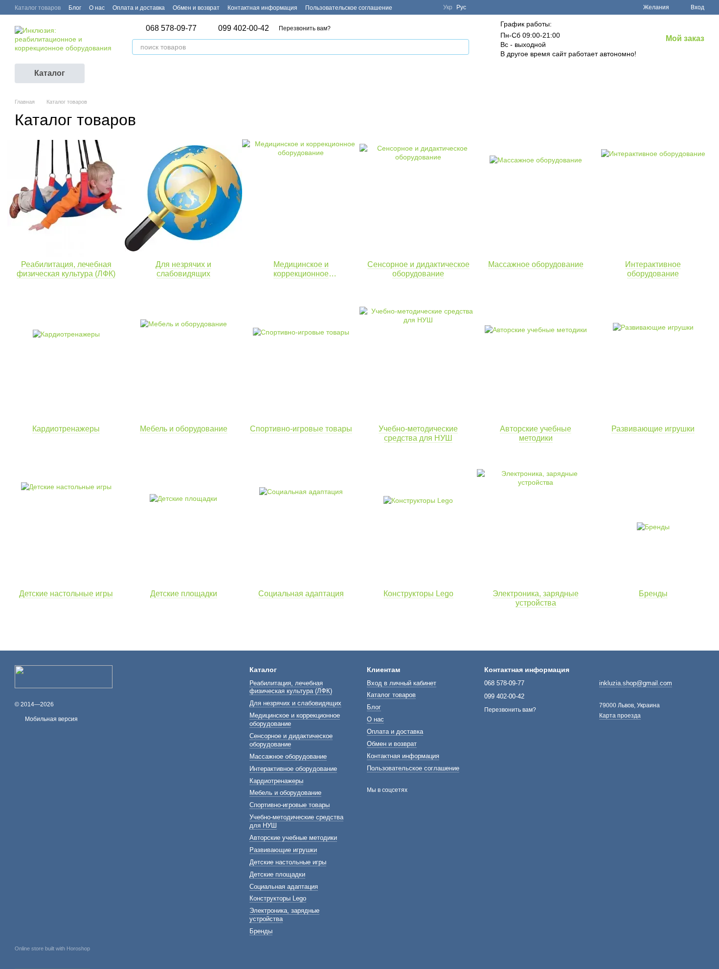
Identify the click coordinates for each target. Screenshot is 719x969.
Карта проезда (620, 715)
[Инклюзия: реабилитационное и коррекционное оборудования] (63, 676)
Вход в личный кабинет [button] (401, 683)
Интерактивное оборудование (293, 768)
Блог (74, 7)
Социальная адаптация (283, 886)
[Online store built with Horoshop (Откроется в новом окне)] (52, 957)
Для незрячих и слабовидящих (295, 703)
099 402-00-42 (243, 28)
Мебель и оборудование (285, 792)
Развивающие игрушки (283, 850)
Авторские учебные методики (293, 837)
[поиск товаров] (461, 47)
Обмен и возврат (196, 7)
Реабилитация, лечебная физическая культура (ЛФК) (290, 687)
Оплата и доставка (138, 7)
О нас (97, 7)
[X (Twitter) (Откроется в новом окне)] (418, 7)
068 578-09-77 (171, 28)
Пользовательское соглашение (348, 7)
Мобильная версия (50, 719)
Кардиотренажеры (276, 781)
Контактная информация (262, 7)
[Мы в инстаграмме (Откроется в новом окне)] (429, 7)
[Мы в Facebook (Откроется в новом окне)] (406, 7)
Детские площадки (277, 874)
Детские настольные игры (287, 862)
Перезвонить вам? (305, 28)
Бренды (260, 931)
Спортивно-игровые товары (289, 805)
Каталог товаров (38, 7)
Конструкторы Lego (277, 898)
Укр (447, 7)
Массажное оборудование (288, 756)
